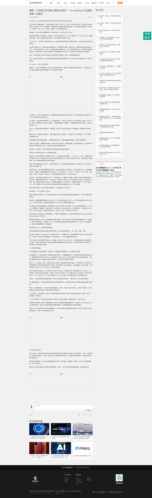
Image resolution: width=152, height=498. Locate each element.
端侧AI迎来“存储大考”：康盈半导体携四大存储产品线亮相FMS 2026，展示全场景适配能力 (110, 118)
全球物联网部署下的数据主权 (107, 132)
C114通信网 (78, 480)
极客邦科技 (89, 480)
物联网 (37, 67)
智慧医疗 (71, 172)
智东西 (77, 478)
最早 (83, 414)
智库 (58, 3)
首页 (51, 3)
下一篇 (101, 164)
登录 (120, 3)
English (108, 3)
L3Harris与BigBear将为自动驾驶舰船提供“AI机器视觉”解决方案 (82, 437)
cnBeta (77, 483)
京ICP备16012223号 (61, 493)
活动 (65, 3)
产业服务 (72, 3)
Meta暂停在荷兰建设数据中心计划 (82, 455)
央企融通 (89, 478)
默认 (79, 414)
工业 (32, 399)
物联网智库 (37, 3)
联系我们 (66, 480)
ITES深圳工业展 (79, 481)
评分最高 (90, 414)
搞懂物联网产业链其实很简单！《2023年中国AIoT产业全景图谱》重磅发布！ (39, 437)
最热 (86, 414)
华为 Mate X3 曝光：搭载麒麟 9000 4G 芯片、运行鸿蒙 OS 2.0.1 (39, 456)
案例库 (80, 3)
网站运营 (94, 3)
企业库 (87, 3)
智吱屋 (66, 481)
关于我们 (101, 3)
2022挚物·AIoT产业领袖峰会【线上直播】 (61, 437)
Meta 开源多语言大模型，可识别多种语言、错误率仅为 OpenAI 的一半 (60, 456)
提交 (89, 410)
